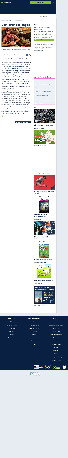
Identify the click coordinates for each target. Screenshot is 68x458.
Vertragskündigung (56, 357)
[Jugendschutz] (34, 374)
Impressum (56, 328)
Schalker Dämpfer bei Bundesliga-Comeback (43, 91)
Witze (34, 344)
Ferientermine (12, 328)
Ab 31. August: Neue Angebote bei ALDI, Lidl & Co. (44, 84)
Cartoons (34, 322)
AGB (56, 341)
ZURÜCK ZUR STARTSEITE (22, 122)
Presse (56, 347)
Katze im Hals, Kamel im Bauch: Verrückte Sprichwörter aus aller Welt (42, 102)
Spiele (34, 334)
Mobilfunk (40, 2)
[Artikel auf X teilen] (30, 54)
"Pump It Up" (18, 70)
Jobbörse (11, 331)
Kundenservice (56, 322)
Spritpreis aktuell (12, 325)
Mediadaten (56, 350)
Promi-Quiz (34, 331)
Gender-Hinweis (56, 344)
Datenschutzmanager (56, 334)
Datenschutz (56, 331)
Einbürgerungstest (34, 325)
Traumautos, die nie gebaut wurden (41, 95)
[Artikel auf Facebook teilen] (27, 54)
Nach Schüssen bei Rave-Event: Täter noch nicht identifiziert (44, 80)
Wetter (12, 334)
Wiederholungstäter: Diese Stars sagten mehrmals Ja (44, 87)
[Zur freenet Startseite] (5, 1)
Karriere (56, 353)
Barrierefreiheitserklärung (56, 325)
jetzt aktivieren (40, 39)
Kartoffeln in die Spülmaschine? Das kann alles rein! (44, 98)
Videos (34, 338)
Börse (11, 322)
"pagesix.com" (14, 68)
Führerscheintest (34, 328)
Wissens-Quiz (34, 341)
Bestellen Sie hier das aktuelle (11, 86)
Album (22, 86)
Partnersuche (12, 338)
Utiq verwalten (56, 338)
